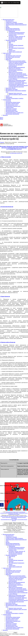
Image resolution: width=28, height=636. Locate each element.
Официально (9, 97)
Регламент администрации (12, 103)
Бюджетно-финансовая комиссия (17, 67)
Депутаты (8, 54)
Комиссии (8, 59)
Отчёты (7, 95)
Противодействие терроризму (16, 45)
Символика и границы (11, 22)
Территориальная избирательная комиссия (16, 24)
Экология (11, 46)
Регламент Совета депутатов (13, 57)
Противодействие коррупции (13, 29)
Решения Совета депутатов (15, 93)
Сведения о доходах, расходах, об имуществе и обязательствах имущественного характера (17, 37)
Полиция (11, 44)
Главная (2, 142)
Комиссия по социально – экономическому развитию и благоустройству (16, 70)
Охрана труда (12, 50)
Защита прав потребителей (15, 51)
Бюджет (8, 27)
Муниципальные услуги (12, 104)
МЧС (10, 42)
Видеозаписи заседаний (11, 89)
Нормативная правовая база (12, 28)
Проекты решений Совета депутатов (18, 94)
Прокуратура (12, 41)
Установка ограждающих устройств (14, 98)
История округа (9, 20)
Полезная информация (11, 40)
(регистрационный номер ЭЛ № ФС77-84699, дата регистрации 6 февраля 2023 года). (14, 520)
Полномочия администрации (13, 102)
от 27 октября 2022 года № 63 (14, 149)
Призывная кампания (11, 110)
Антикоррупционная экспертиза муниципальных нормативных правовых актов (17, 34)
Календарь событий (10, 88)
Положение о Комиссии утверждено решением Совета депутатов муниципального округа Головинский (14, 147)
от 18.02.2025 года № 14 (16, 153)
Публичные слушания (11, 108)
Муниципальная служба (12, 111)
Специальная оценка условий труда (14, 112)
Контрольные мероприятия (12, 113)
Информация (12, 31)
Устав (7, 26)
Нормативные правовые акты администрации (13, 106)
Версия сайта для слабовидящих (11, 2)
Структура (8, 101)
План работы (9, 58)
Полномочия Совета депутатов (13, 55)
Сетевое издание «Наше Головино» (14, 23)
